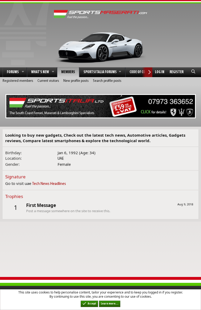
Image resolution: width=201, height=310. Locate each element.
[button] (23, 72)
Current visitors (48, 81)
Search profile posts (107, 81)
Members (68, 72)
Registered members (18, 81)
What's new (40, 72)
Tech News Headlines (49, 184)
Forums (13, 72)
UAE (61, 159)
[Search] (193, 72)
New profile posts (76, 81)
